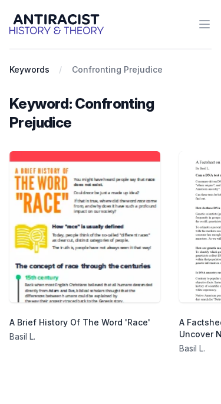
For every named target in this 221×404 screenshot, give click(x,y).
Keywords (29, 69)
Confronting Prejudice (117, 69)
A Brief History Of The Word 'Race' (79, 322)
